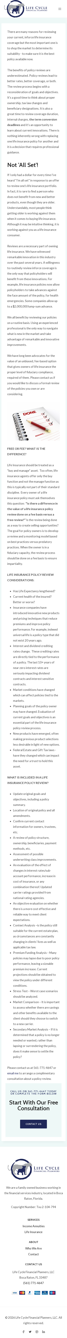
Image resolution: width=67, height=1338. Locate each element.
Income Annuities (34, 1226)
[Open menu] (60, 8)
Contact (33, 1254)
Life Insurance (33, 1232)
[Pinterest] (37, 1332)
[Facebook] (23, 1332)
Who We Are (33, 1248)
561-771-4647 (37, 1091)
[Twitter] (30, 1332)
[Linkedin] (44, 1332)
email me (13, 1073)
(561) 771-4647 (33, 1283)
